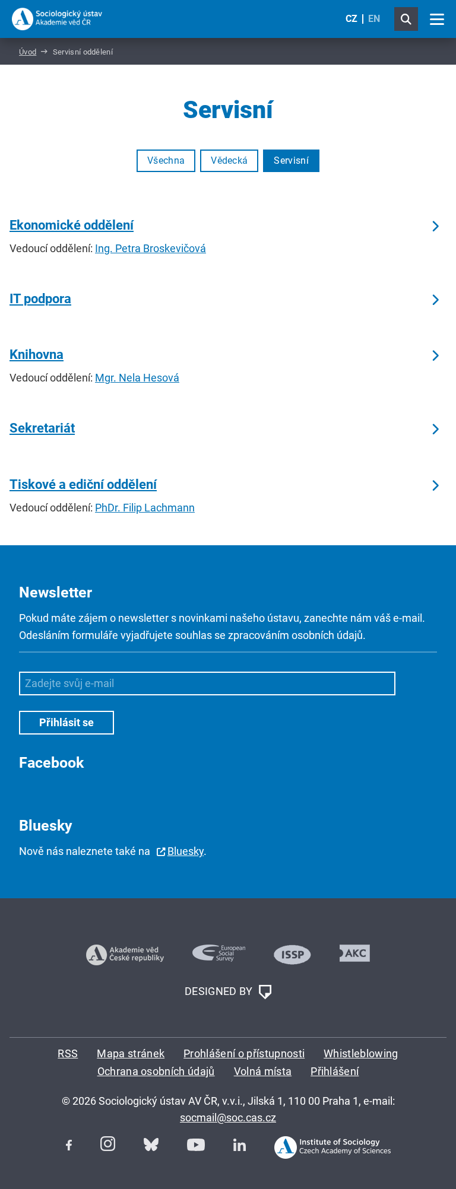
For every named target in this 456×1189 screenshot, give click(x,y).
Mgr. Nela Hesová (137, 377)
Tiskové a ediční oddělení (83, 484)
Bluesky (185, 851)
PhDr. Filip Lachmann (145, 507)
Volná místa (263, 1071)
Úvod (27, 51)
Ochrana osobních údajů (156, 1071)
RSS (68, 1053)
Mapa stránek (130, 1053)
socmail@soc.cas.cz (228, 1117)
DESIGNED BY (220, 991)
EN (374, 18)
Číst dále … (434, 227)
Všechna (166, 160)
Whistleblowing (361, 1053)
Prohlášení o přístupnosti (244, 1053)
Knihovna (37, 354)
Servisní (291, 160)
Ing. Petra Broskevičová (150, 248)
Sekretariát (42, 428)
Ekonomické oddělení (72, 225)
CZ (351, 18)
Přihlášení (335, 1071)
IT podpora (40, 298)
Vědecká (229, 160)
